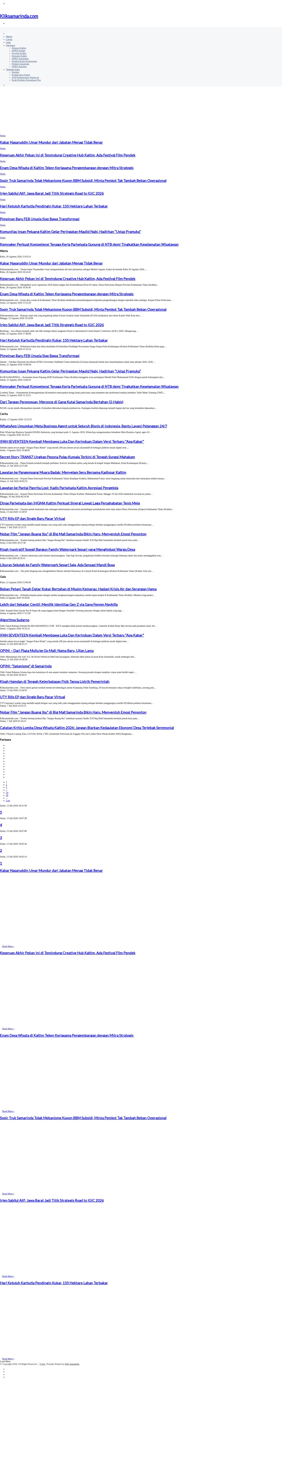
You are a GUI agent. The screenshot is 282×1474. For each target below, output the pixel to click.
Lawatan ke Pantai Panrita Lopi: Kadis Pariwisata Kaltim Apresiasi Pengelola (59, 487)
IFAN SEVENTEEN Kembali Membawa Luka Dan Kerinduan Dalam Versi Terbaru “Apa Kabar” (72, 441)
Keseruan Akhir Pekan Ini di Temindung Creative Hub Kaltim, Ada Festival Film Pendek (67, 155)
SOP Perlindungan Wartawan (25, 77)
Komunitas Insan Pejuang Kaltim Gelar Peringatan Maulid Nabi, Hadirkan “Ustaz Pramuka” (70, 231)
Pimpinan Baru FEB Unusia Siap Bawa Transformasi (39, 219)
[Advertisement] (141, 111)
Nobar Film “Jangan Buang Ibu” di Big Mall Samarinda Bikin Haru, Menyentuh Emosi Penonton (73, 534)
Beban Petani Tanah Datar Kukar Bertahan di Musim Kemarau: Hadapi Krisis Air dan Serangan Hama (78, 589)
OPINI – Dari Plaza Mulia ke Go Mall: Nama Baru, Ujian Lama (47, 650)
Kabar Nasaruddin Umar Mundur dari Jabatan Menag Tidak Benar (51, 142)
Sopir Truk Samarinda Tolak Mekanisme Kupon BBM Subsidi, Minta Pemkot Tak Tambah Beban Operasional (83, 180)
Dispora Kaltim (19, 48)
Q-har (42, 1364)
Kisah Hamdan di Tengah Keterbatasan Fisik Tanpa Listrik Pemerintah (54, 681)
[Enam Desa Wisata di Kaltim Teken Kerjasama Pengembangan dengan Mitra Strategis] (57, 1108)
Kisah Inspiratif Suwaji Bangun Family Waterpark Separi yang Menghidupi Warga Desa (67, 549)
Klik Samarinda (72, 1364)
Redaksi (15, 72)
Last (8, 800)
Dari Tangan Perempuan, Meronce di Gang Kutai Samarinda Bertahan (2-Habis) (61, 402)
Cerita (9, 39)
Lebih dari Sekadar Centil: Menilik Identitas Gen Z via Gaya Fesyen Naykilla (59, 604)
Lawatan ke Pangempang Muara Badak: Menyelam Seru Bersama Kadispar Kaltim (63, 472)
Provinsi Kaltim (19, 53)
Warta (9, 36)
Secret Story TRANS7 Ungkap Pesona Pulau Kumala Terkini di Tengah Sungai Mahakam (67, 457)
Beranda (10, 33)
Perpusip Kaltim (19, 56)
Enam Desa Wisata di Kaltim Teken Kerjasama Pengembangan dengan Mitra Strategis (67, 167)
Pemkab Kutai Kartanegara (24, 61)
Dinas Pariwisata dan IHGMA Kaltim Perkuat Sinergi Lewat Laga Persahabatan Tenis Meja (70, 503)
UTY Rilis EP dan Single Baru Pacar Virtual (32, 518)
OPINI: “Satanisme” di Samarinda (26, 666)
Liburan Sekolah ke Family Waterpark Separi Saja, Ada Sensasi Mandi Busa (57, 565)
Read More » (8, 946)
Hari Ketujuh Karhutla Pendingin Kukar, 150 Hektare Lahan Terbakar (54, 206)
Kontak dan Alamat (21, 75)
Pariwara (10, 45)
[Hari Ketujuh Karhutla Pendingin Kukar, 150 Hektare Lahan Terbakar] (57, 1356)
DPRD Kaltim (18, 50)
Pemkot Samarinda (20, 64)
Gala (8, 42)
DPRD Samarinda (20, 58)
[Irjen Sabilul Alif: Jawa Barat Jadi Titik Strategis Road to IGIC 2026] (57, 1273)
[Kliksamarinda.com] (10, 28)
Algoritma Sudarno (14, 620)
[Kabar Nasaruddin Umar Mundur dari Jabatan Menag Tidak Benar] (57, 943)
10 (7, 792)
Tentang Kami (13, 69)
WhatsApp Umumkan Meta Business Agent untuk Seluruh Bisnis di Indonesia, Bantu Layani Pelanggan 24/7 (83, 426)
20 (7, 795)
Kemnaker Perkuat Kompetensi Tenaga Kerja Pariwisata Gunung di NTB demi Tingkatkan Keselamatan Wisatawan (89, 244)
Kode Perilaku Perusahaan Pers (26, 80)
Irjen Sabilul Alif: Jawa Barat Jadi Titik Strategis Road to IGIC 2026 (52, 193)
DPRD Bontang (19, 66)
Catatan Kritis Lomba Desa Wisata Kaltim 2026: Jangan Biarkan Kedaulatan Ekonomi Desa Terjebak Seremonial (87, 727)
